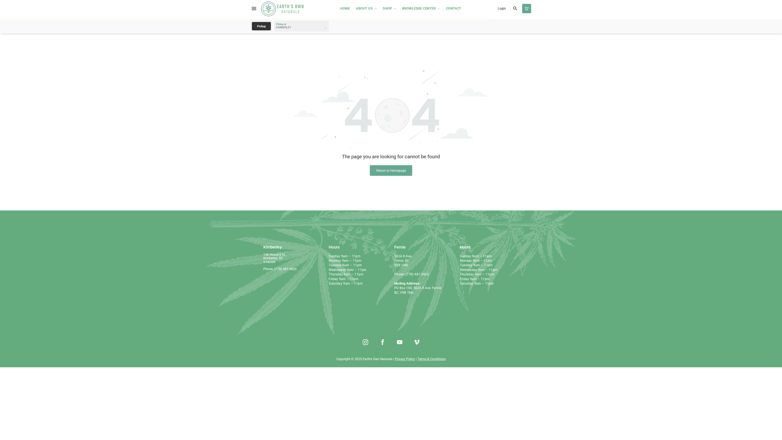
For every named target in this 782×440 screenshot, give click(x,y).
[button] (254, 9)
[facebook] (382, 343)
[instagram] (365, 343)
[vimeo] (416, 343)
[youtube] (399, 343)
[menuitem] (345, 8)
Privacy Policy (405, 359)
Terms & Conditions (431, 359)
